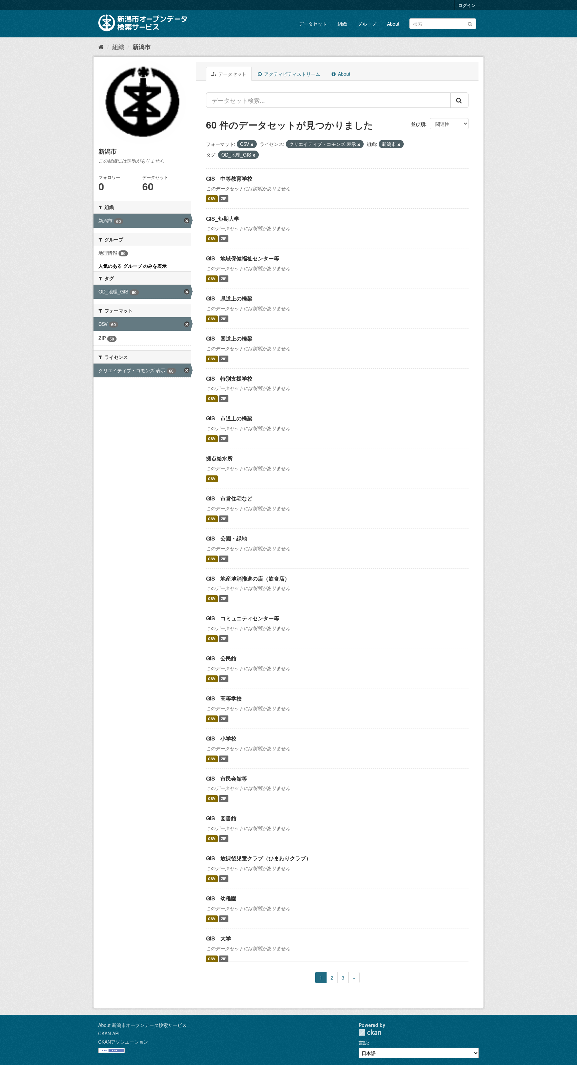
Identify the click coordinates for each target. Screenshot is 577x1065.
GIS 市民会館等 (226, 778)
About (393, 23)
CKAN (370, 1032)
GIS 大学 (218, 938)
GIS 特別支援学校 (229, 378)
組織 (342, 23)
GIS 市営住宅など (229, 498)
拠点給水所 (219, 458)
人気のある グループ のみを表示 (133, 265)
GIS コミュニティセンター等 (242, 618)
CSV (211, 198)
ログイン (466, 5)
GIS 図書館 (221, 818)
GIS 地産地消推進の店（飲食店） (248, 578)
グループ (367, 23)
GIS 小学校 (221, 738)
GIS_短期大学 (222, 218)
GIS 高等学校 (224, 698)
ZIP (223, 198)
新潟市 (142, 46)
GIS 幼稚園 (221, 898)
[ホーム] (101, 46)
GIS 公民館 (221, 658)
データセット (313, 23)
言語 (363, 1042)
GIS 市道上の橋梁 (229, 418)
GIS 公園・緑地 (226, 538)
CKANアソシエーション (123, 1041)
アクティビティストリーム (291, 73)
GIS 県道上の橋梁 (229, 298)
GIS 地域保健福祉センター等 (242, 258)
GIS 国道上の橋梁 (229, 338)
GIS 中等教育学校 (229, 178)
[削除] (251, 144)
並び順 (418, 124)
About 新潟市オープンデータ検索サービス (142, 1025)
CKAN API (109, 1033)
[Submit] (470, 23)
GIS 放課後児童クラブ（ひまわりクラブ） (258, 858)
